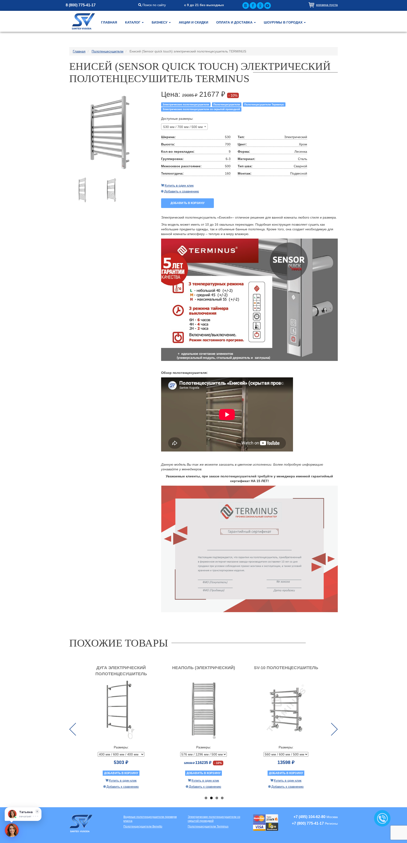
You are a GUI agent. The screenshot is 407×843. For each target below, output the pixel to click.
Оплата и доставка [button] (234, 22)
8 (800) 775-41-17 (81, 5)
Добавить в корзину (187, 203)
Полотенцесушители (226, 104)
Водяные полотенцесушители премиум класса (150, 819)
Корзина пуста (327, 5)
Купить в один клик (179, 185)
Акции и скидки (193, 22)
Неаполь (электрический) (203, 667)
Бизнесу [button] (160, 22)
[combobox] (184, 126)
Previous (72, 729)
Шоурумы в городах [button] (283, 22)
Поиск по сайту (154, 5)
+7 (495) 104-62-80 (309, 817)
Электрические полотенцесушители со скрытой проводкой (201, 109)
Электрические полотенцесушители (186, 104)
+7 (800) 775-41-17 (308, 823)
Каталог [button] (133, 22)
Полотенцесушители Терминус (264, 104)
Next (334, 729)
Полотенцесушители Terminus (208, 826)
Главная (109, 22)
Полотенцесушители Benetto (142, 826)
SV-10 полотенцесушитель (286, 667)
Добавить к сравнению (181, 191)
